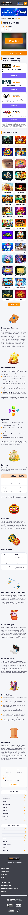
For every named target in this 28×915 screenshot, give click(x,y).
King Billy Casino (17, 65)
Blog (2, 877)
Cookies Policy (5, 871)
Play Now (14, 75)
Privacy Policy (5, 868)
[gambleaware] (14, 900)
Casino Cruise (16, 95)
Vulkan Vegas (16, 111)
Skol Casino (15, 81)
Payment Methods (6, 885)
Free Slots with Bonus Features (10, 888)
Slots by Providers (6, 882)
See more (13, 784)
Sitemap (3, 891)
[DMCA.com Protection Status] (18, 905)
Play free (14, 41)
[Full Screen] (10, 29)
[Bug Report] (6, 29)
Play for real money (14, 53)
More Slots (14, 304)
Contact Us (4, 874)
